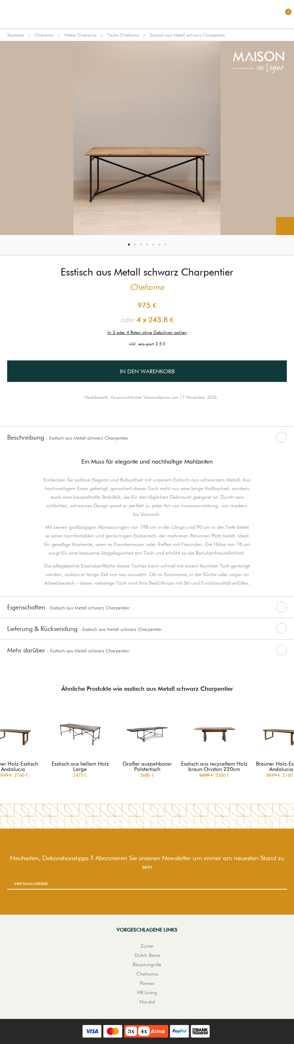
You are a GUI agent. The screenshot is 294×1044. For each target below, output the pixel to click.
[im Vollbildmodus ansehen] (285, 226)
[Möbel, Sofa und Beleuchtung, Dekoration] (147, 14)
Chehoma (43, 35)
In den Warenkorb (147, 371)
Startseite (15, 35)
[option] (147, 138)
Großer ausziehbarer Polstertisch (147, 766)
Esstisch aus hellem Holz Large (80, 766)
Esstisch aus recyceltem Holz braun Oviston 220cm (214, 766)
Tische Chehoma (123, 35)
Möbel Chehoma (80, 35)
